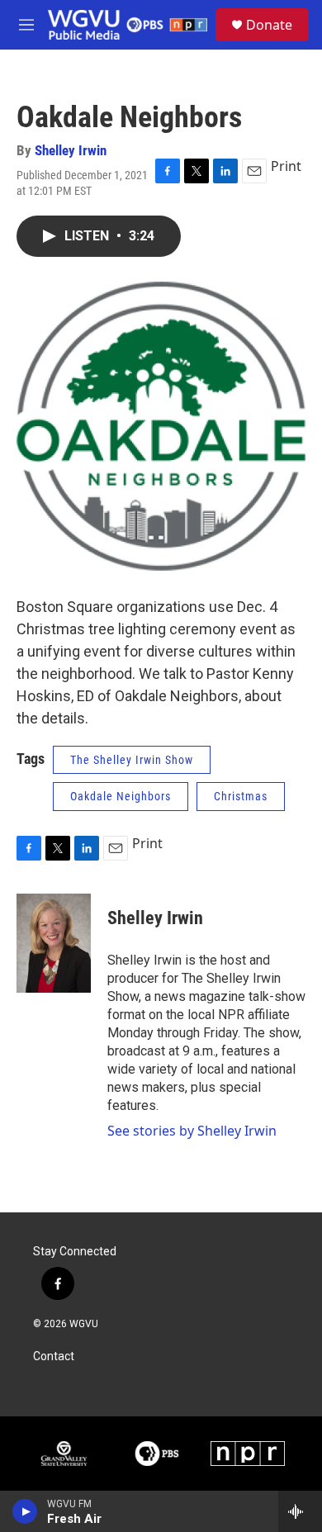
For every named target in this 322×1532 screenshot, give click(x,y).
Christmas (241, 796)
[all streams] (300, 1511)
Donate (269, 24)
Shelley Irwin (71, 150)
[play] (25, 1511)
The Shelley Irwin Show (131, 759)
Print (286, 166)
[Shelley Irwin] (54, 943)
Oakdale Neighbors (120, 796)
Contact (53, 1356)
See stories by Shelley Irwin (192, 1131)
